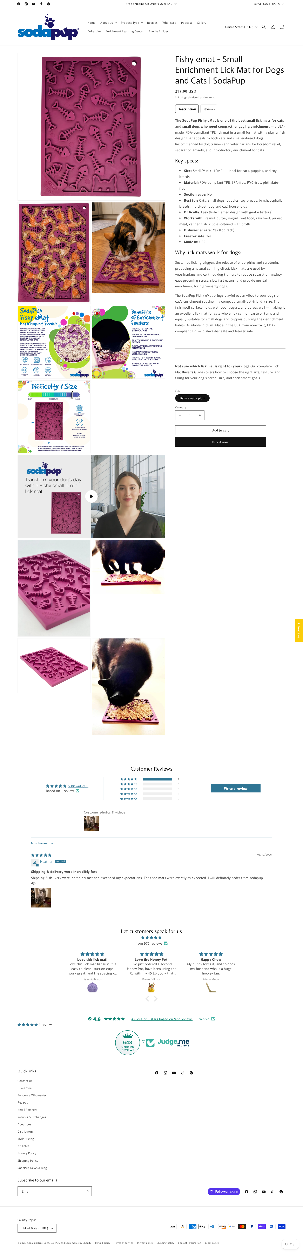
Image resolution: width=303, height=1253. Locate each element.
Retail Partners (27, 1109)
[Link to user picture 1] (41, 898)
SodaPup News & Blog (32, 1168)
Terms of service (123, 1242)
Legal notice (212, 1242)
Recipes (23, 1102)
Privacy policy (145, 1242)
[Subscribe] (87, 1191)
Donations (24, 1124)
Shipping (180, 97)
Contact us (25, 1080)
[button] (108, 22)
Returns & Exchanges (32, 1117)
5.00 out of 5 (78, 785)
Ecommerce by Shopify (78, 1242)
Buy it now (220, 442)
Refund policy (102, 1242)
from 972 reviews (148, 943)
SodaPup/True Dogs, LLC (41, 1242)
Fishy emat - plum (192, 398)
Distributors (26, 1131)
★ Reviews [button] (299, 630)
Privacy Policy (27, 1153)
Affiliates (23, 1146)
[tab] (187, 109)
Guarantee (25, 1088)
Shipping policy (165, 1242)
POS (57, 1242)
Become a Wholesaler (32, 1095)
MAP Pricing (26, 1139)
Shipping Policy (28, 1160)
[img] (41, 854)
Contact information (189, 1242)
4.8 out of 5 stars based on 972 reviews (162, 1018)
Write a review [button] (236, 788)
